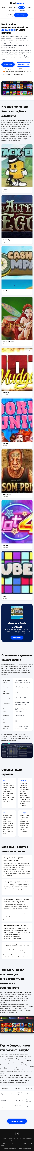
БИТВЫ (3, 7)
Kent (17, 3)
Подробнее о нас (23, 64)
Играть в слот (17, 637)
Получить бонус (17, 1121)
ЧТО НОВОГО (22, 10)
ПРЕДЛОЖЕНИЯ (13, 10)
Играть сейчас (8, 64)
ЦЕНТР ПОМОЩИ (13, 7)
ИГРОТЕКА (21, 7)
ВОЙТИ (10, 14)
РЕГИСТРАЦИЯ (21, 15)
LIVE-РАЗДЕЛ (29, 7)
